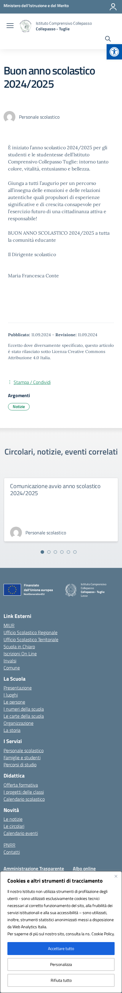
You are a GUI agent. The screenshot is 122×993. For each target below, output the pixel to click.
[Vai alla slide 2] (49, 552)
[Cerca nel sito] (108, 39)
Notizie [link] (19, 406)
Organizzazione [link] (18, 723)
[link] (114, 51)
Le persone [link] (14, 701)
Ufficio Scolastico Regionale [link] (30, 632)
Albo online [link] (84, 868)
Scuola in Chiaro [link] (19, 646)
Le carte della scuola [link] (24, 716)
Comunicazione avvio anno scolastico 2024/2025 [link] (55, 489)
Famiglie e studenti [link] (22, 757)
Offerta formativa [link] (21, 784)
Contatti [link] (12, 852)
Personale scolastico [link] (24, 750)
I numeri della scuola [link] (24, 708)
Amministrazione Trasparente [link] (34, 868)
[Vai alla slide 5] (68, 552)
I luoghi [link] (11, 694)
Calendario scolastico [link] (24, 799)
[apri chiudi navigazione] (10, 26)
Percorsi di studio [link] (20, 764)
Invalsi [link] (10, 660)
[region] (61, 932)
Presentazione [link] (18, 687)
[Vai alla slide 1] (42, 552)
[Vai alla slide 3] (55, 552)
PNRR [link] (9, 844)
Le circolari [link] (14, 826)
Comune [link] (12, 667)
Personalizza (61, 964)
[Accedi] (113, 7)
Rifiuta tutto (61, 980)
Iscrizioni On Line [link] (20, 653)
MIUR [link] (9, 625)
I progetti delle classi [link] (24, 791)
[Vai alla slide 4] (62, 552)
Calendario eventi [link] (21, 833)
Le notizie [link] (13, 819)
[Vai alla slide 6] (75, 552)
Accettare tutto (61, 948)
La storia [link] (12, 730)
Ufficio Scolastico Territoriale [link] (31, 639)
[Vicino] (115, 876)
